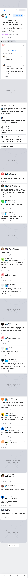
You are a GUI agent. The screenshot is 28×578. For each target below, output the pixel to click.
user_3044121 (7, 108)
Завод (10, 476)
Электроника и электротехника (17, 126)
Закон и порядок (9, 17)
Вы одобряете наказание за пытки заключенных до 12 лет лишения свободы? (11, 141)
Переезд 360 (12, 275)
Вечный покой (12, 136)
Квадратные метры (13, 338)
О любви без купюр (14, 249)
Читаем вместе (13, 430)
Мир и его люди (13, 510)
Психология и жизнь (14, 286)
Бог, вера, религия (14, 260)
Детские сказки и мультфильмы (18, 108)
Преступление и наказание (15, 186)
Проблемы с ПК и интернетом (15, 325)
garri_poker (6, 118)
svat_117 (6, 136)
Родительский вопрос (15, 400)
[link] (13, 177)
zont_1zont (6, 126)
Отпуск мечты (13, 442)
